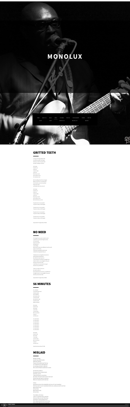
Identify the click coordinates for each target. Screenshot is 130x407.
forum (83, 117)
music (50, 117)
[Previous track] (2, 405)
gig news (62, 117)
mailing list (75, 120)
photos (68, 117)
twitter (89, 117)
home (38, 117)
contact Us (62, 120)
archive (86, 120)
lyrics (56, 117)
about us (44, 117)
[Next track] (6, 405)
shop (50, 120)
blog (41, 120)
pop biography (76, 117)
